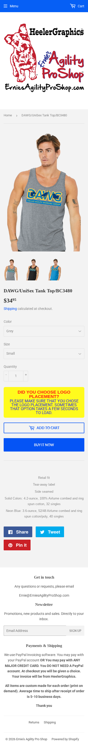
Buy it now (44, 445)
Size (7, 344)
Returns (34, 722)
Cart (80, 6)
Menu (14, 6)
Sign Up (75, 631)
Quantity (10, 367)
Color (8, 321)
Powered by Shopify (65, 739)
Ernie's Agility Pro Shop (31, 739)
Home (8, 115)
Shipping (10, 309)
